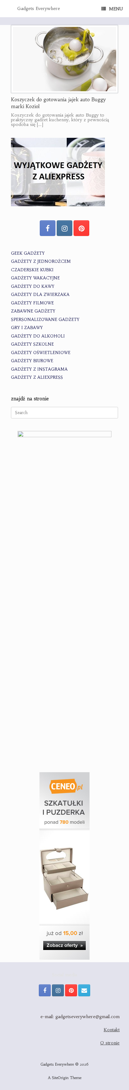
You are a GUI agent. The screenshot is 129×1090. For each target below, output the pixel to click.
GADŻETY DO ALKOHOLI (38, 336)
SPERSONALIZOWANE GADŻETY (45, 319)
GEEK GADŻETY (28, 253)
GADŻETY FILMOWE (32, 303)
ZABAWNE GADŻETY (33, 311)
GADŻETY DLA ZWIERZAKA (40, 294)
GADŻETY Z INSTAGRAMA (39, 369)
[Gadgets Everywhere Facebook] (47, 228)
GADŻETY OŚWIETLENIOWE (40, 352)
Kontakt (112, 1029)
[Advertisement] (64, 695)
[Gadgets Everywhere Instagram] (64, 228)
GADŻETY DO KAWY (32, 286)
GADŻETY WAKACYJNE (35, 278)
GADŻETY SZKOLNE (32, 344)
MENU (116, 9)
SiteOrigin (60, 1078)
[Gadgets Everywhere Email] (84, 990)
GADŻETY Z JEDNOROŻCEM (41, 261)
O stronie (110, 1043)
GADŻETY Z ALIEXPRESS (37, 377)
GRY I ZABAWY (27, 327)
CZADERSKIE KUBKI (32, 269)
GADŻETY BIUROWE (32, 360)
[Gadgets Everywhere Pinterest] (81, 228)
